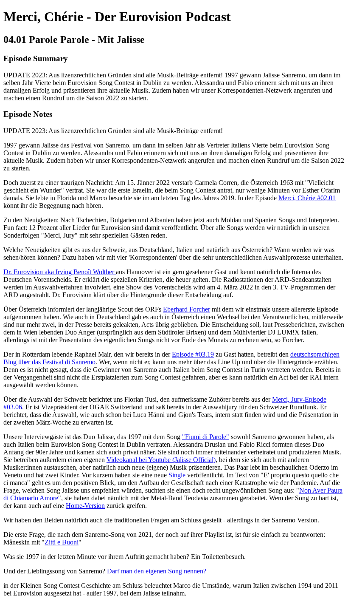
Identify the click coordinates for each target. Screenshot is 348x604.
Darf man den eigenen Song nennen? (156, 571)
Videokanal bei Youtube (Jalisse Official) (161, 459)
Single (176, 475)
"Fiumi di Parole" (205, 436)
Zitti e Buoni (62, 542)
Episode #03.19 (193, 354)
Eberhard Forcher (186, 309)
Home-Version (85, 505)
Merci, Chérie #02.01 (307, 197)
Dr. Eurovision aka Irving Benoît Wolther (59, 271)
